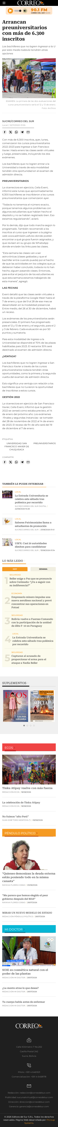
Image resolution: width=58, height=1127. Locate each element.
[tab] (24, 725)
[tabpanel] (15, 706)
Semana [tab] (43, 569)
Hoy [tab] (15, 569)
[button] (29, 78)
